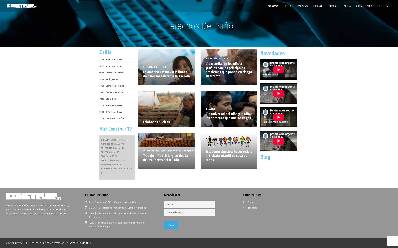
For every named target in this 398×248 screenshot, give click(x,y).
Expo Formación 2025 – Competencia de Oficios (114, 202)
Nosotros (252, 207)
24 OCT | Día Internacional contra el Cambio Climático (117, 207)
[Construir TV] (21, 5)
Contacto (252, 202)
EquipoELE (84, 243)
